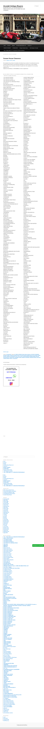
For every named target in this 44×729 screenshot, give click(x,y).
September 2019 (6, 506)
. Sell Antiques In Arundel (34, 48)
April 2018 (5, 518)
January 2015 (5, 526)
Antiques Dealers (6, 558)
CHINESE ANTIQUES (7, 641)
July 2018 (5, 514)
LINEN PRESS (5, 677)
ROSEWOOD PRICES (33, 357)
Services (8, 45)
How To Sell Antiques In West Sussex (10, 657)
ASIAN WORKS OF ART (7, 580)
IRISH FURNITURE (6, 659)
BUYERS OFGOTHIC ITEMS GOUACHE (26, 355)
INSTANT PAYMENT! (7, 48)
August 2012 (5, 532)
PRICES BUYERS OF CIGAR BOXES (9, 695)
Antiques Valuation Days (24, 48)
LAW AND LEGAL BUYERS (8, 674)
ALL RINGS (16, 354)
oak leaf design (6, 692)
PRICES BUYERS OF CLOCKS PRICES (10, 697)
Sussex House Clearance (12, 58)
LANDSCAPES (5, 671)
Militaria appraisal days (7, 689)
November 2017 (6, 521)
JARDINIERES (5, 664)
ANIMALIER (5, 546)
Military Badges (6, 691)
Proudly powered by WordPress (22, 725)
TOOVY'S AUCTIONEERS (7, 706)
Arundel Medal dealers (7, 576)
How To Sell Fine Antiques (8, 658)
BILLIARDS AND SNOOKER (8, 594)
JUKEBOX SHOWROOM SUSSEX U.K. (10, 667)
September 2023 (6, 498)
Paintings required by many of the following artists (12, 694)
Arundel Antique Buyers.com (21, 45)
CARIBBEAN (5, 629)
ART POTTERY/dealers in (7, 571)
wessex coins (5, 711)
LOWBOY (5, 682)
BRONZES (5, 602)
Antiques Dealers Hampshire (8, 559)
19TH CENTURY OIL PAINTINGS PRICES (10, 542)
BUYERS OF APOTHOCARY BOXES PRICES (11, 607)
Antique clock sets (6, 547)
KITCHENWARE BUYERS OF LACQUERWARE (11, 669)
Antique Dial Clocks (6, 552)
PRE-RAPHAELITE (6, 357)
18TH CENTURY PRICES (7, 540)
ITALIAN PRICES (6, 661)
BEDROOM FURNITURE (7, 588)
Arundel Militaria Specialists (8, 579)
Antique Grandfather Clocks (8, 557)
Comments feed (6, 719)
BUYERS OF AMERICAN (7, 606)
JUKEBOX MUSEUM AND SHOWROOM (10, 665)
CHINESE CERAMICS (7, 642)
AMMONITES (5, 545)
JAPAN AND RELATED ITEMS (8, 663)
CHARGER (5, 636)
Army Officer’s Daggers (7, 567)
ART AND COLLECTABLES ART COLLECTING (11, 568)
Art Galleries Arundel (7, 569)
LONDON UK (5, 680)
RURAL (11, 358)
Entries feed (5, 718)
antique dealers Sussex (7, 551)
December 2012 (6, 527)
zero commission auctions (8, 712)
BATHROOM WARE (6, 587)
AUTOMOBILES (6, 583)
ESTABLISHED (15, 48)
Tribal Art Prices (6, 709)
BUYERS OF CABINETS (7, 614)
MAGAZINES (5, 685)
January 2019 (5, 509)
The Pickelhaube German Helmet (9, 493)
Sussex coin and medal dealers (8, 703)
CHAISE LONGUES (6, 635)
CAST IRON (5, 632)
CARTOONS (5, 630)
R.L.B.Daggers (5, 698)
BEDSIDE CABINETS (7, 591)
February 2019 (5, 508)
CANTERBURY (5, 628)
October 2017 (5, 523)
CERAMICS (5, 633)
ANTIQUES (20, 354)
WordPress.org (6, 720)
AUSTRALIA (5, 581)
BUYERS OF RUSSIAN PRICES (15, 355)
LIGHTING (5, 676)
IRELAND (37, 356)
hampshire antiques (6, 656)
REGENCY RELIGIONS (25, 357)
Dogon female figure (7, 648)
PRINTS (20, 357)
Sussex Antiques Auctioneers (8, 701)
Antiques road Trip (6, 560)
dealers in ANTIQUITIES (7, 645)
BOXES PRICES (6, 599)
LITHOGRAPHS (6, 679)
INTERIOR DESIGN (32, 356)
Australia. (5, 582)
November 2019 (6, 503)
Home (5, 45)
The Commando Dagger (7, 705)
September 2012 (6, 531)
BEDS (4, 589)
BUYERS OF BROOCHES (7, 612)
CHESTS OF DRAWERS (7, 639)
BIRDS (4, 595)
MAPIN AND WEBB (6, 686)
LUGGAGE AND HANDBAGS (8, 683)
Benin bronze (5, 592)
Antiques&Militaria (6, 562)
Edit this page (5, 351)
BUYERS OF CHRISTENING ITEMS (9, 616)
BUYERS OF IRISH (6, 355)
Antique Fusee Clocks (7, 555)
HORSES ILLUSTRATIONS (10, 356)
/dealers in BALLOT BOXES (8, 538)
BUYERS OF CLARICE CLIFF (8, 617)
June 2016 (5, 525)
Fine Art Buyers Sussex (7, 653)
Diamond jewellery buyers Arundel (9, 646)
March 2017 (5, 524)
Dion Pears (5, 647)
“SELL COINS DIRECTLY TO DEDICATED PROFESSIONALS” (14, 50)
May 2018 (5, 517)
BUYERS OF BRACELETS (7, 611)
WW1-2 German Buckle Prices (8, 489)
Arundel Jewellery (6, 575)
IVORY (4, 662)
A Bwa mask (5, 544)
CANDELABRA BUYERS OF (8, 626)
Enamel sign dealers (7, 651)
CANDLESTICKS (6, 627)
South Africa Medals (6, 699)
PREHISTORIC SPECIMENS (14, 357)
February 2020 (5, 501)
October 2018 (5, 511)
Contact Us (29, 45)
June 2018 (5, 515)
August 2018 (5, 513)
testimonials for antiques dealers (9, 704)
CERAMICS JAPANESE (7, 634)
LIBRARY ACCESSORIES (7, 675)
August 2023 (5, 500)
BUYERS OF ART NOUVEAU (8, 609)
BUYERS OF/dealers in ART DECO (9, 624)
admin (14, 60)
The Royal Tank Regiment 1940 (8, 492)
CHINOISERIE (5, 644)
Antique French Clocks (7, 553)
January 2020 (5, 502)
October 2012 (5, 530)
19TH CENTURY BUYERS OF (8, 541)
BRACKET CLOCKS (6, 600)
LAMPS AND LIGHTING (7, 670)
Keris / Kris (5, 668)
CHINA (4, 640)
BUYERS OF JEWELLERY (7, 618)
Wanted (13, 45)
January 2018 (5, 519)
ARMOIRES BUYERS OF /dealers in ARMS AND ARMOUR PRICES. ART (16, 565)
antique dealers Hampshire (8, 550)
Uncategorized (8, 354)
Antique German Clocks (7, 556)
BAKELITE (5, 586)
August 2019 (5, 507)
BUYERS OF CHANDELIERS (8, 615)
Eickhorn (5, 650)
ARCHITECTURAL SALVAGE (8, 564)
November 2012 (6, 529)
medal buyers (5, 688)
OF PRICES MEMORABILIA (8, 693)
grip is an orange (6, 654)
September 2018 (6, 512)
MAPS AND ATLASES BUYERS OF (9, 687)
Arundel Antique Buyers (13, 6)
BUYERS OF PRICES (7, 623)
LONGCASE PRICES (7, 681)
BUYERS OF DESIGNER (35, 354)
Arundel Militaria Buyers (7, 577)
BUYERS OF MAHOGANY (7, 621)
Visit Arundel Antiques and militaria (9, 491)
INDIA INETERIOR (26, 356)
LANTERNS (5, 673)
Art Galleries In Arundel (7, 570)
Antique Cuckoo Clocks (7, 548)
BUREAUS (5, 603)
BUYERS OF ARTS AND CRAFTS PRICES (10, 610)
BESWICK (5, 593)
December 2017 (6, 520)
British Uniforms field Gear (26, 354)
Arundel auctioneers (6, 574)
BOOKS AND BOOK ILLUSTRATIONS (9, 598)
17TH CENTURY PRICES (7, 539)
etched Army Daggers (7, 652)
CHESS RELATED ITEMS (7, 638)
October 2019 (5, 504)
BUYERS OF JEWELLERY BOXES (9, 620)
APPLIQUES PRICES (7, 563)
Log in (4, 717)
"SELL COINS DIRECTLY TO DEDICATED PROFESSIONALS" (14, 536)
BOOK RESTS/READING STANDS (9, 597)
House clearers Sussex (19, 356)
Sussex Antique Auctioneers (8, 700)
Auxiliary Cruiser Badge (7, 585)
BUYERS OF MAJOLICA (7, 622)
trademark (5, 708)
